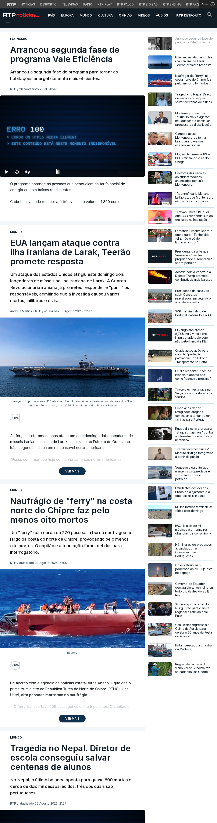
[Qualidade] (128, 172)
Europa (67, 15)
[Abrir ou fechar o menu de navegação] (6, 24)
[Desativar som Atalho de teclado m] (27, 172)
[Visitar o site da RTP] (11, 4)
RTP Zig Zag (148, 4)
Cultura (105, 15)
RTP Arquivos (197, 4)
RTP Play (105, 4)
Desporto (48, 4)
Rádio (87, 4)
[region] (72, 136)
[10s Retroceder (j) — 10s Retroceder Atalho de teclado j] (17, 172)
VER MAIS (72, 471)
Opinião (125, 15)
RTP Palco (125, 4)
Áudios (162, 15)
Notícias (28, 4)
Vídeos (144, 15)
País (51, 15)
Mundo (86, 15)
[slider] (87, 172)
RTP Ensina (172, 4)
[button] (210, 15)
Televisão (70, 4)
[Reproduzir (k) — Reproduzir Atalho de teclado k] (7, 172)
